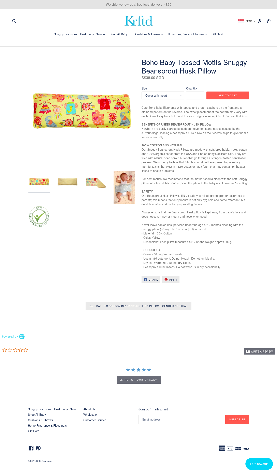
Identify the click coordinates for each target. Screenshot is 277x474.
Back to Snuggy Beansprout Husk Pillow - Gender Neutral (142, 306)
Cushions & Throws (150, 34)
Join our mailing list (153, 409)
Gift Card (217, 34)
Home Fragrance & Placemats (187, 34)
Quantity (191, 88)
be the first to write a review (139, 379)
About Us (89, 409)
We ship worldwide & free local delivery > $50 (138, 4)
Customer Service (94, 420)
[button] (259, 351)
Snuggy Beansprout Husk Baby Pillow (80, 34)
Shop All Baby (121, 34)
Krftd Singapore (44, 460)
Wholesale (90, 414)
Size (144, 88)
